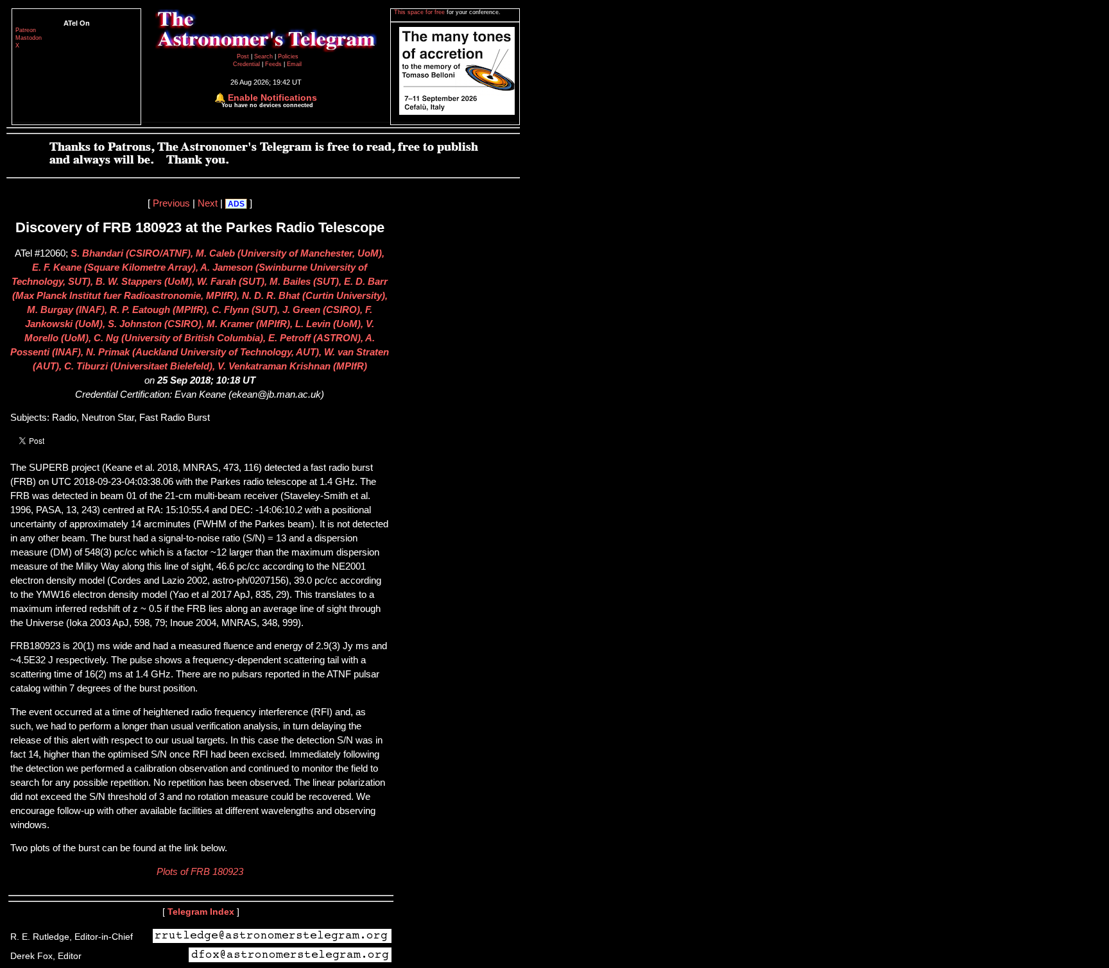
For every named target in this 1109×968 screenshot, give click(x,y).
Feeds (273, 64)
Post (244, 56)
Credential (247, 64)
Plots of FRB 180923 (200, 872)
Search (264, 56)
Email (294, 64)
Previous (171, 203)
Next (208, 203)
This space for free (420, 12)
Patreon (25, 30)
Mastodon (28, 38)
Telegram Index (201, 911)
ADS (236, 204)
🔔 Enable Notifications (265, 97)
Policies (288, 56)
